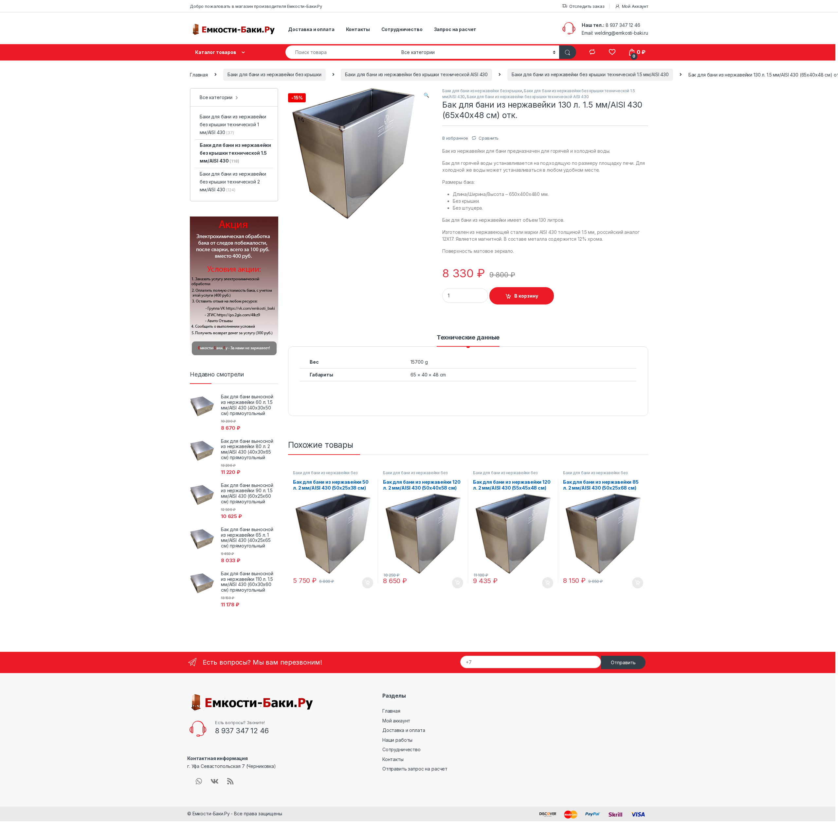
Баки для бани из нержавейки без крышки (274, 74)
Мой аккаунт (396, 720)
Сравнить (489, 138)
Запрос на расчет (455, 29)
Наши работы (397, 740)
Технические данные (468, 338)
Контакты (358, 29)
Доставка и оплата (311, 29)
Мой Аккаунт (635, 6)
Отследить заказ (587, 6)
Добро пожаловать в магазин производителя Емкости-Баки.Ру (256, 6)
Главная (199, 74)
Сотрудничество (402, 29)
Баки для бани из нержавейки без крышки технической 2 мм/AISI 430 (233, 181)
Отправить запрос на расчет (414, 769)
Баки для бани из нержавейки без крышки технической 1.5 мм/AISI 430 (590, 74)
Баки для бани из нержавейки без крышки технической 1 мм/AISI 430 (233, 124)
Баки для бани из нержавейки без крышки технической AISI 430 (416, 74)
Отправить (623, 662)
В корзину (526, 296)
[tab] (468, 340)
